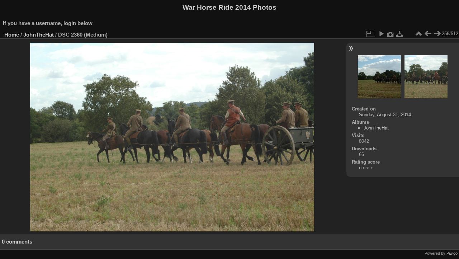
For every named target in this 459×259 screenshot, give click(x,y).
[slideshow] (381, 33)
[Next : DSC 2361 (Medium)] (437, 33)
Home (11, 35)
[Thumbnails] (418, 33)
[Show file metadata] (390, 33)
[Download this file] (399, 33)
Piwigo (452, 253)
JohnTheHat (38, 35)
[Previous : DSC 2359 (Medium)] (427, 33)
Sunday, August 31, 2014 (385, 114)
